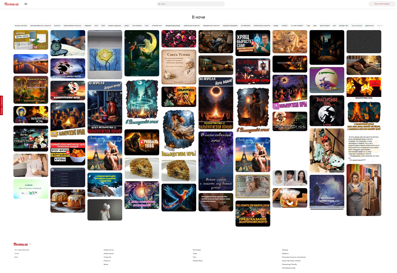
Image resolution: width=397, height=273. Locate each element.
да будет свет (343, 25)
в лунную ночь (157, 25)
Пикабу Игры (198, 261)
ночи (96, 25)
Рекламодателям (288, 268)
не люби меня (245, 25)
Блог (16, 257)
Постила (11, 4)
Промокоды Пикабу (289, 264)
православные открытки (72, 25)
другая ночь (369, 25)
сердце (275, 25)
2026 (103, 25)
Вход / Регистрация (382, 4)
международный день (173, 25)
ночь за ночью (357, 25)
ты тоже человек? (297, 25)
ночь (146, 25)
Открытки (107, 257)
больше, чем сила (21, 25)
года (308, 25)
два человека (324, 25)
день (315, 25)
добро (127, 25)
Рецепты (107, 261)
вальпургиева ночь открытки (40, 25)
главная (284, 25)
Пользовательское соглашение (294, 257)
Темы (195, 253)
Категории (197, 250)
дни (334, 25)
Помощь (285, 250)
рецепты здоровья (114, 25)
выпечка (57, 25)
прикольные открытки (192, 25)
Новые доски (109, 253)
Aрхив (106, 264)
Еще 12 (379, 25)
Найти (215, 4)
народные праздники (230, 25)
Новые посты (109, 250)
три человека (137, 25)
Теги (194, 257)
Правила (285, 253)
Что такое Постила (22, 250)
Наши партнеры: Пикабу (291, 261)
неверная (88, 25)
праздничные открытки (211, 25)
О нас (17, 253)
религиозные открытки (262, 25)
